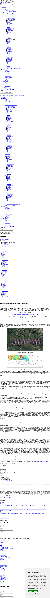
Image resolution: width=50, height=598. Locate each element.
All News (2, 502)
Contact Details (8, 88)
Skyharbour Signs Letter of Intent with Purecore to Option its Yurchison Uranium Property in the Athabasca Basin (22, 513)
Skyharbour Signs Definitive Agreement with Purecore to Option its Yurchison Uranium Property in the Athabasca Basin (23, 505)
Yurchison (9, 38)
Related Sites (7, 86)
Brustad (8, 54)
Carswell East (10, 57)
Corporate (4, 7)
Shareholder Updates (9, 84)
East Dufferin (9, 53)
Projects (3, 12)
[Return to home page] (12, 5)
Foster (8, 41)
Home (3, 97)
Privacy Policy (38, 588)
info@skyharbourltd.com (7, 480)
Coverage (2, 574)
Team (6, 9)
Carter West (9, 59)
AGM (6, 79)
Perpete (8, 63)
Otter (8, 46)
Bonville (9, 48)
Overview (9, 21)
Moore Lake (9, 15)
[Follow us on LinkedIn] (2, 227)
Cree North (9, 60)
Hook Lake (9, 26)
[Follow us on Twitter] (4, 227)
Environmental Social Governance (11, 11)
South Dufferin (10, 30)
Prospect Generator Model (10, 205)
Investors (4, 69)
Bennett (8, 42)
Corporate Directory (9, 10)
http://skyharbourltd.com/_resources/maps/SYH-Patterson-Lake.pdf (25, 314)
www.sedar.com (2, 495)
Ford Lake (9, 61)
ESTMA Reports (8, 78)
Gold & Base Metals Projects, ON (13, 68)
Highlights (7, 70)
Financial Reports (8, 77)
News (6, 82)
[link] (38, 588)
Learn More (2, 540)
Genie (8, 33)
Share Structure (8, 76)
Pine (8, 64)
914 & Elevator (10, 56)
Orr (8, 44)
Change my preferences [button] (34, 593)
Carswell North (10, 58)
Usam (8, 34)
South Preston (10, 49)
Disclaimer (7, 80)
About (6, 8)
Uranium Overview (11, 18)
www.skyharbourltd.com (43, 461)
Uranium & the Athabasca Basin (11, 105)
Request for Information (9, 89)
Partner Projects (8, 156)
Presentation (7, 71)
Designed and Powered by (7, 582)
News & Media (5, 81)
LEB (8, 62)
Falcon (8, 27)
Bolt (8, 31)
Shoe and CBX (10, 35)
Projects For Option (8, 175)
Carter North (9, 51)
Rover (8, 52)
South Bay (9, 67)
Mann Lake (9, 29)
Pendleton (9, 43)
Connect (4, 87)
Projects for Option (3, 556)
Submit (1, 531)
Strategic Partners (8, 73)
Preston (8, 22)
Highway (9, 32)
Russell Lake (9, 14)
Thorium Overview (11, 19)
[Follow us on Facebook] (1, 542)
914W (8, 37)
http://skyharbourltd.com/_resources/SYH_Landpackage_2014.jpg (25, 459)
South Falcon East (10, 28)
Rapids (8, 66)
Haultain (9, 47)
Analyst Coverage (8, 72)
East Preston (9, 24)
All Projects (7, 108)
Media (6, 83)
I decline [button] (35, 591)
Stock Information (8, 74)
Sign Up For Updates (5, 3)
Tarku (8, 50)
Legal (1, 580)
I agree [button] (30, 591)
